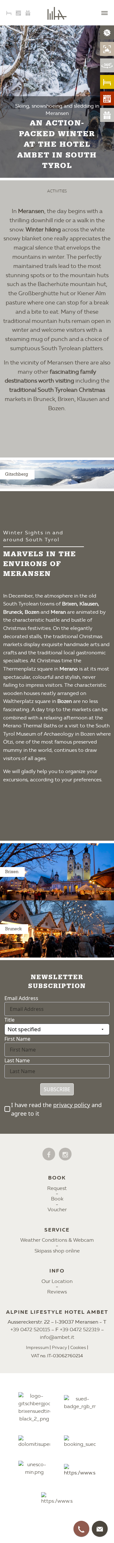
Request (57, 1188)
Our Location (57, 1281)
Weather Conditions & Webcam (57, 1240)
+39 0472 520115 (30, 1329)
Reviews (57, 1292)
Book (57, 1199)
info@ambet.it (57, 1337)
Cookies (78, 1347)
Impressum (37, 1347)
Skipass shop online (57, 1251)
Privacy (59, 1347)
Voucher (57, 1209)
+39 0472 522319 (80, 1329)
